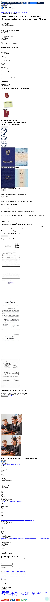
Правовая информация (6, 596)
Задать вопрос (4, 6)
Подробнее (10, 395)
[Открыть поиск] (12, 8)
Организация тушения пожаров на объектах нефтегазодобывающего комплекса (18, 482)
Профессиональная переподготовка (14, 594)
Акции (5, 595)
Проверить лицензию (13, 127)
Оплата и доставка (43, 592)
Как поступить (17, 592)
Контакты (10, 595)
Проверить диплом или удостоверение (13, 593)
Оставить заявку (4, 127)
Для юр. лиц (24, 592)
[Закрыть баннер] (1, 1)
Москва (11, 4)
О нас (2, 592)
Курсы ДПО (3, 594)
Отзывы (2, 595)
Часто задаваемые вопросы (29, 593)
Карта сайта (15, 595)
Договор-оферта (38, 593)
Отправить (3, 567)
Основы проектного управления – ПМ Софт (10, 464)
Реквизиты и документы (8, 592)
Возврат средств (35, 592)
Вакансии (29, 592)
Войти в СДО (14, 596)
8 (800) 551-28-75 (5, 4)
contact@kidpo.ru (5, 591)
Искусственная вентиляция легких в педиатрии (11, 501)
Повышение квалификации (28, 594)
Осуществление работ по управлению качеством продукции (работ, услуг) (17, 520)
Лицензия (3, 593)
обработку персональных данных (24, 568)
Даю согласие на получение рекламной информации (14, 571)
